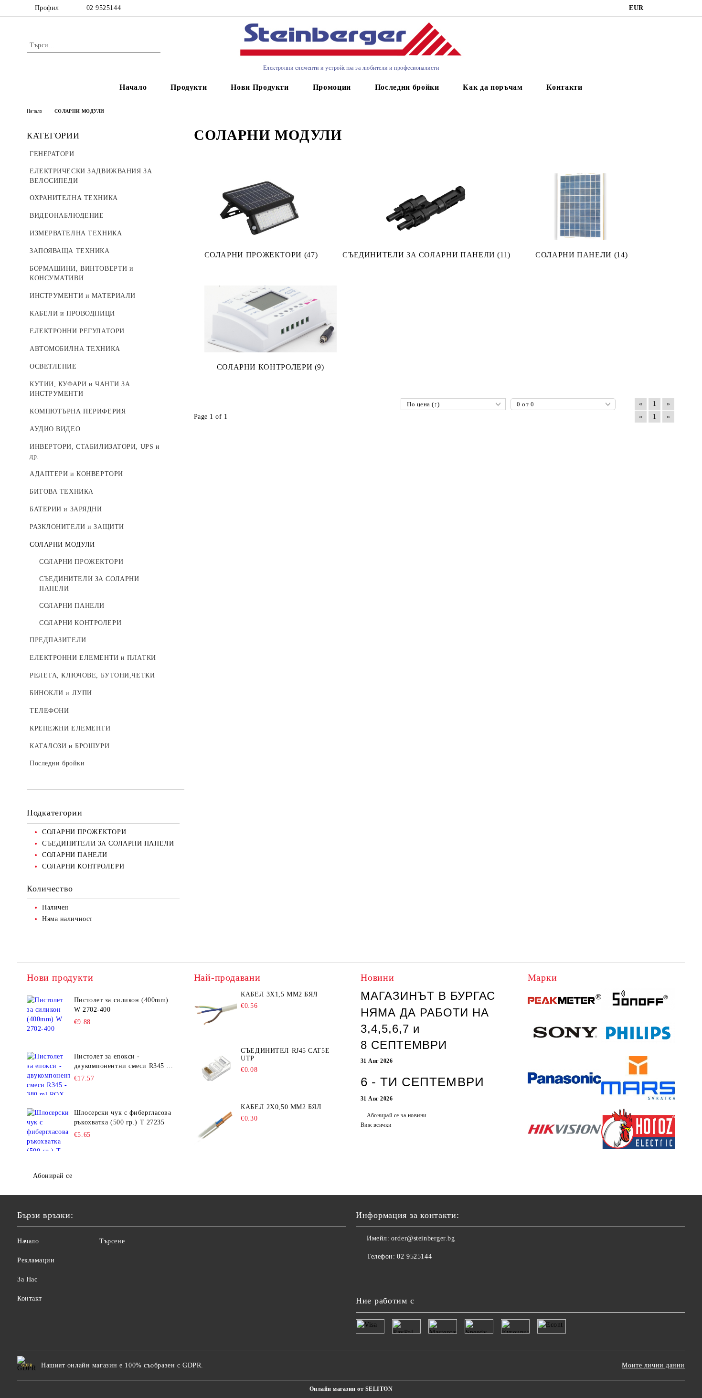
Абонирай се (52, 1175)
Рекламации (36, 1260)
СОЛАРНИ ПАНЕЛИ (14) (581, 255)
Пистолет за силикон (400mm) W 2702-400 (121, 1004)
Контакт (29, 1298)
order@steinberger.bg (423, 1238)
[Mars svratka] (638, 1079)
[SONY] (565, 1034)
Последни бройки (407, 87)
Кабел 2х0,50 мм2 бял (281, 1107)
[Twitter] (384, 1275)
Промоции (332, 87)
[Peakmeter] (565, 1000)
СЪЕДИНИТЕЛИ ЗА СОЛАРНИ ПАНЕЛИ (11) (426, 255)
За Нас (27, 1279)
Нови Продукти (259, 87)
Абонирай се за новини (396, 1115)
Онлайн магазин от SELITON (351, 1389)
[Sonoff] (638, 1000)
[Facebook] (363, 1275)
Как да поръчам (492, 87)
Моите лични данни (653, 1365)
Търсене (112, 1241)
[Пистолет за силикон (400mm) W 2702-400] (48, 1017)
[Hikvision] (565, 1130)
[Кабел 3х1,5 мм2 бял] (215, 1012)
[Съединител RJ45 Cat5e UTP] (215, 1068)
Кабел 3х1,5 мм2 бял (279, 994)
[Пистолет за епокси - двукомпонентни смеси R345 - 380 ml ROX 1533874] (48, 1073)
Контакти (564, 87)
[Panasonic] (565, 1080)
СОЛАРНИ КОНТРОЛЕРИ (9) (270, 367)
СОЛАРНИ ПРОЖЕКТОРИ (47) (261, 255)
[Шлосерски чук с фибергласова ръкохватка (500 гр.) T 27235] (48, 1129)
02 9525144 (103, 7)
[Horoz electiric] (638, 1130)
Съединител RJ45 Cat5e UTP (285, 1054)
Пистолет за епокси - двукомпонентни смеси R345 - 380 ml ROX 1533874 (121, 1062)
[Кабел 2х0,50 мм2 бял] (215, 1124)
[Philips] (638, 1034)
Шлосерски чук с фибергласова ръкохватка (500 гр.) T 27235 (122, 1117)
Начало (133, 87)
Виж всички (376, 1125)
